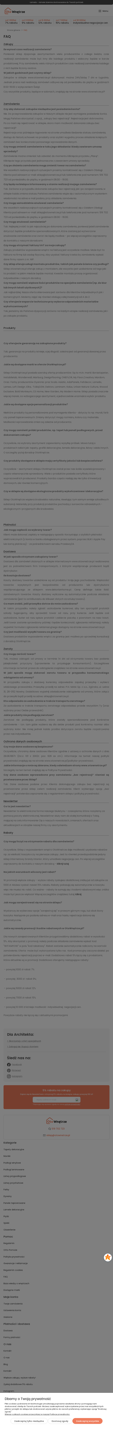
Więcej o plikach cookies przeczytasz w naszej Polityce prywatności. (37, 1414)
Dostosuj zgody (60, 1421)
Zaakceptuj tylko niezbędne (29, 1421)
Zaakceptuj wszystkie (87, 1421)
